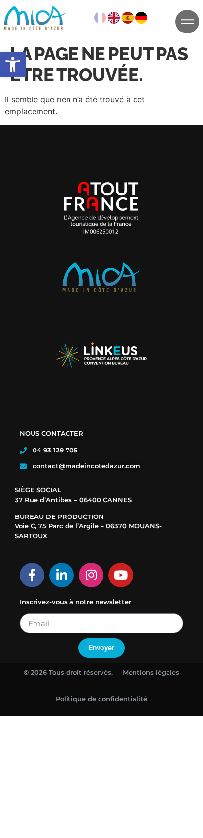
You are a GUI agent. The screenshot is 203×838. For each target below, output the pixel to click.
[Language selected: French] (121, 15)
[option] (114, 15)
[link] (13, 64)
